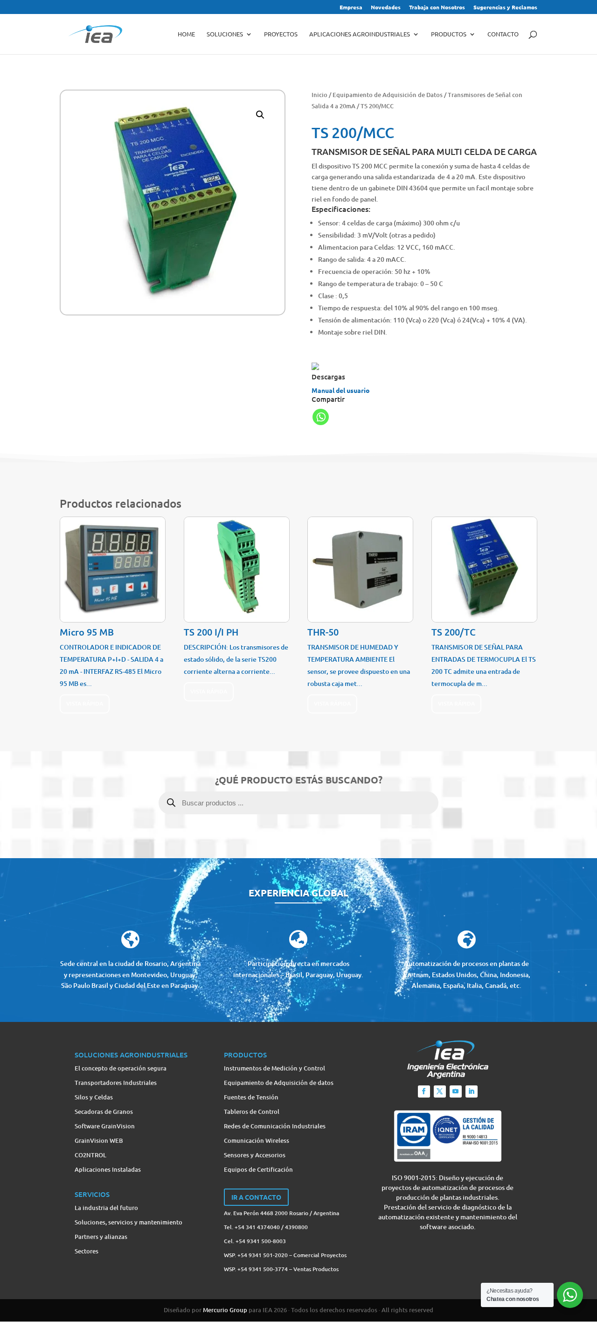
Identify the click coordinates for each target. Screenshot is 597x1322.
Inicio (319, 95)
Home (186, 34)
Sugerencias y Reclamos (505, 7)
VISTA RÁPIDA (84, 703)
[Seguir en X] (440, 1091)
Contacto (503, 34)
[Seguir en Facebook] (424, 1091)
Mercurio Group (225, 1310)
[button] (260, 114)
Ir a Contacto (256, 1197)
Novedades (386, 7)
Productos (448, 34)
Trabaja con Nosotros (437, 7)
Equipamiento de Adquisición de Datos (388, 95)
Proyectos (281, 34)
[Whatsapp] (320, 417)
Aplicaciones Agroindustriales (359, 34)
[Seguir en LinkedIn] (471, 1091)
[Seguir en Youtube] (456, 1091)
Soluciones (225, 34)
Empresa (351, 7)
